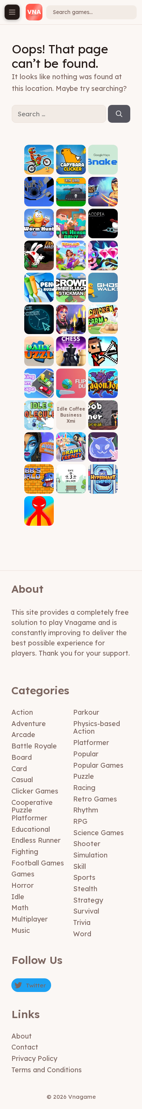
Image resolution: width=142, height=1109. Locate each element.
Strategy (88, 900)
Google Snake (103, 166)
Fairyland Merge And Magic (71, 259)
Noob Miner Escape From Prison (103, 413)
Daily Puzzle (39, 358)
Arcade (23, 734)
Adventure (28, 723)
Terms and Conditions (46, 1069)
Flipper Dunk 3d (71, 389)
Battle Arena (103, 198)
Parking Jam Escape (39, 387)
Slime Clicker (103, 453)
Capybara (70, 168)
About (21, 1036)
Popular (85, 754)
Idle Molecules (39, 422)
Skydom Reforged (102, 262)
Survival (86, 911)
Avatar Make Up (39, 453)
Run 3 (39, 200)
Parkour (86, 712)
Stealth (85, 888)
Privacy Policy (34, 1058)
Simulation (90, 855)
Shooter (86, 843)
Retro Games (95, 799)
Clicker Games (34, 791)
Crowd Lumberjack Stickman (71, 288)
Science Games (98, 832)
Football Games (37, 863)
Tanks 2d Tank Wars (71, 198)
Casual (22, 779)
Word (82, 933)
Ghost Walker (103, 294)
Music (20, 930)
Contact (24, 1047)
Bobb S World (39, 485)
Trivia (82, 922)
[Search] (119, 114)
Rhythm (85, 810)
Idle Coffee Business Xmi (71, 415)
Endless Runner (36, 840)
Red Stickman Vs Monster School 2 (39, 509)
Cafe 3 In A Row (70, 485)
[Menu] (12, 12)
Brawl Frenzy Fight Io (71, 451)
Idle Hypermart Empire (103, 483)
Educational (30, 829)
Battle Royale (34, 746)
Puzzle (83, 776)
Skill (79, 866)
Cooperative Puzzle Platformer (32, 810)
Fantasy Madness (39, 262)
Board (21, 757)
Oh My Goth (71, 326)
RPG (80, 821)
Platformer (91, 742)
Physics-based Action (96, 727)
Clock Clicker (39, 326)
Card (19, 768)
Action (22, 712)
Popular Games (98, 765)
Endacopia (103, 232)
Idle (17, 896)
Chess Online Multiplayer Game (71, 352)
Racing (84, 787)
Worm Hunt (39, 230)
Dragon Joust (102, 389)
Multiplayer (29, 919)
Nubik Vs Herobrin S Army (71, 227)
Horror (22, 885)
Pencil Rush (39, 294)
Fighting (24, 851)
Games (22, 874)
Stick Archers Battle (103, 355)
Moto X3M (39, 168)
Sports (84, 877)
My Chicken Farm (103, 323)
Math (19, 907)
